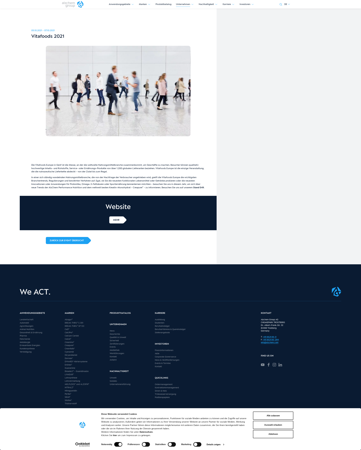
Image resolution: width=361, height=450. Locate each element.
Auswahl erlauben (273, 425)
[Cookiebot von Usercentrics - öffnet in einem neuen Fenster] (82, 444)
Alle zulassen (273, 415)
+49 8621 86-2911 (270, 339)
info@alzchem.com (269, 342)
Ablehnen (273, 434)
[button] (287, 4)
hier (115, 435)
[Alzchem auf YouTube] (263, 364)
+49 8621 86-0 (269, 337)
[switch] (146, 444)
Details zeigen (214, 444)
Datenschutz (146, 432)
